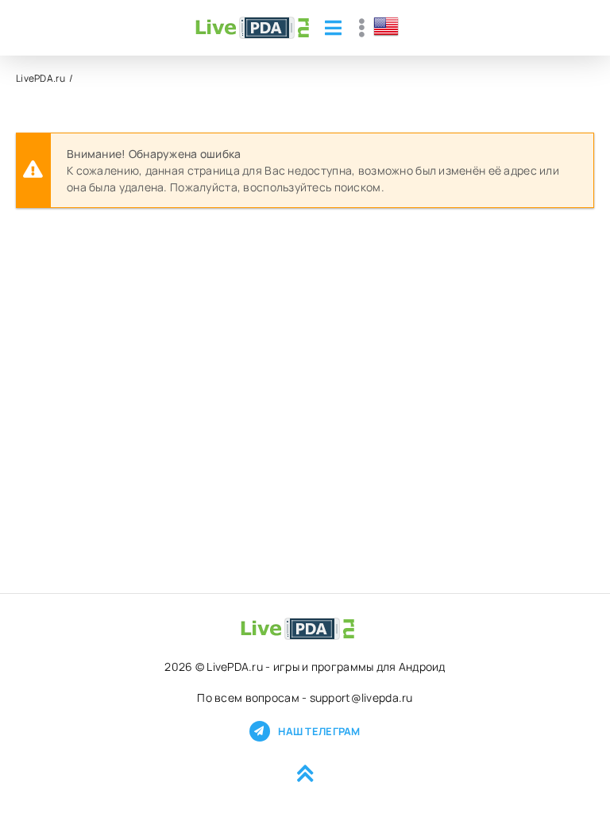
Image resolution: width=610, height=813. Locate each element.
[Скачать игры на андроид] (252, 28)
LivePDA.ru (40, 78)
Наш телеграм (319, 731)
